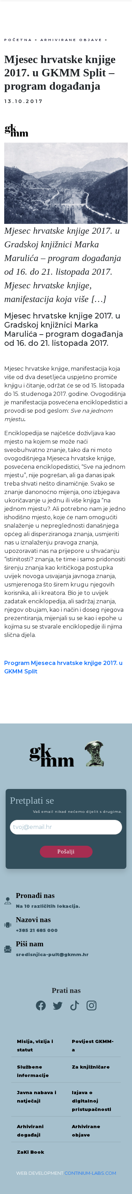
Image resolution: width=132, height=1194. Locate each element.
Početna (18, 40)
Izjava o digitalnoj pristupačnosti (91, 1101)
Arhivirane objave (71, 40)
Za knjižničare (91, 1067)
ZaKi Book (30, 1152)
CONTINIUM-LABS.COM (90, 1173)
